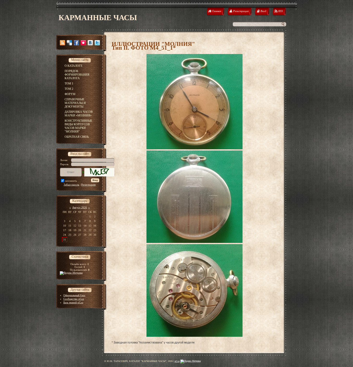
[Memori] (83, 42)
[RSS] (62, 42)
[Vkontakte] (90, 42)
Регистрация (88, 184)
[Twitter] (97, 42)
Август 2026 (79, 207)
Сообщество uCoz (73, 298)
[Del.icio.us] (69, 42)
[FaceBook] (76, 42)
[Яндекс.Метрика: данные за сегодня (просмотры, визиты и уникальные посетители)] (190, 361)
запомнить (71, 180)
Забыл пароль (71, 184)
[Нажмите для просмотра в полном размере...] (194, 148)
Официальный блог (74, 295)
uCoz (177, 361)
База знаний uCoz (73, 302)
